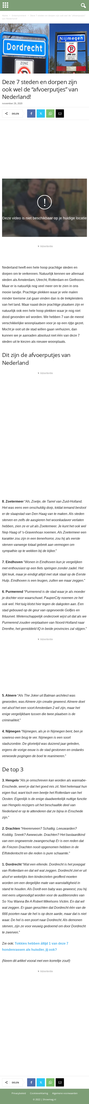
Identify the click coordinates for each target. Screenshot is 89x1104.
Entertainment (19, 15)
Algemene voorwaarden (65, 1093)
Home (5, 15)
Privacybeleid (19, 1093)
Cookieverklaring (39, 1093)
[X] (41, 113)
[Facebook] (31, 113)
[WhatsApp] (50, 113)
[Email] (60, 113)
